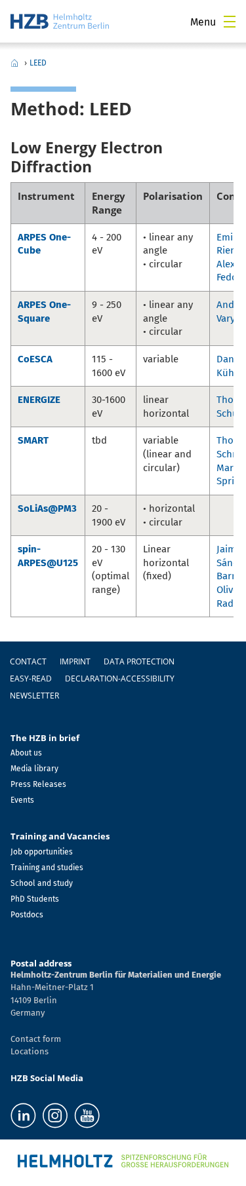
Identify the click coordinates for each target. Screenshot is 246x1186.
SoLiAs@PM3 (47, 508)
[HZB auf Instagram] (55, 1115)
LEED (38, 62)
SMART (33, 440)
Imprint (75, 661)
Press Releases (38, 784)
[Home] (59, 21)
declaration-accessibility (119, 678)
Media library (34, 768)
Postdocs (26, 914)
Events (22, 800)
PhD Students (34, 899)
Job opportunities (41, 851)
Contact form (35, 1039)
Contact (28, 661)
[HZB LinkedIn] (23, 1115)
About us (26, 752)
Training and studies (46, 867)
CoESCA (35, 359)
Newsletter (34, 695)
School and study (41, 883)
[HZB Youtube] (87, 1115)
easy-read (31, 678)
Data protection (139, 661)
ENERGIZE (39, 400)
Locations (29, 1051)
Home (14, 63)
